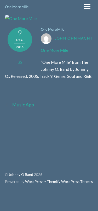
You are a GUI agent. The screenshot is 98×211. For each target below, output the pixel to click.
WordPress (34, 182)
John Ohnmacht (74, 38)
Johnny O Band (21, 174)
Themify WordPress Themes (70, 182)
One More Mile (16, 6)
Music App (23, 104)
